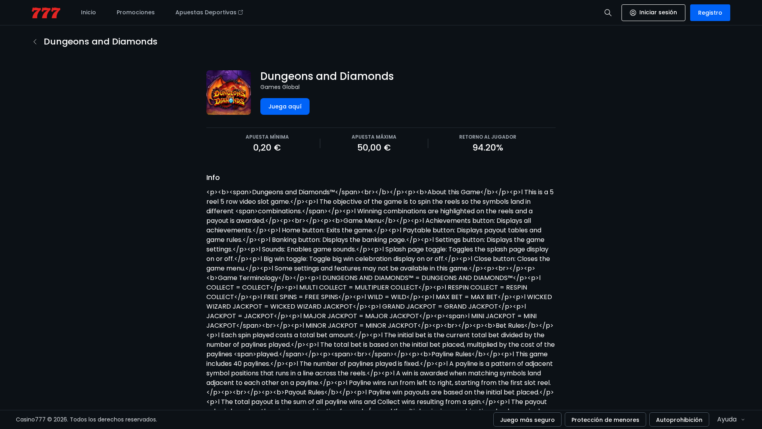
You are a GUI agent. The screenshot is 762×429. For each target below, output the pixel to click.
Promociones (136, 12)
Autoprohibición (679, 420)
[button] (608, 12)
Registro (710, 13)
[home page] (46, 13)
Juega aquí (285, 106)
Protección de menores (605, 420)
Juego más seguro (527, 420)
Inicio (88, 12)
